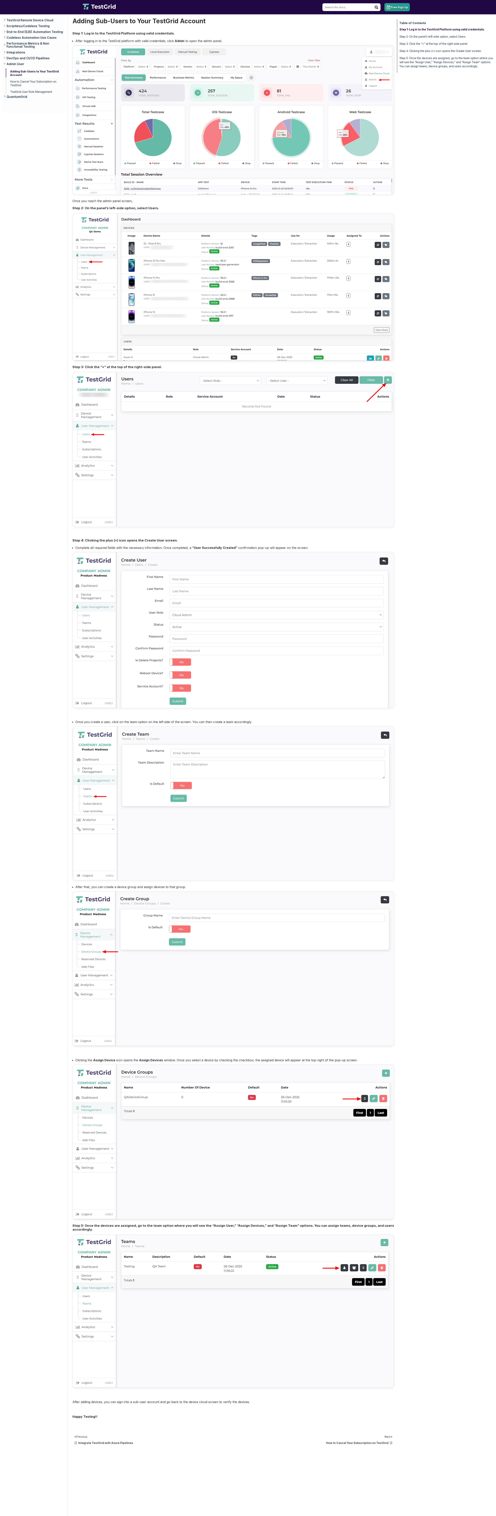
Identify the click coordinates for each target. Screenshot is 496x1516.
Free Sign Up (399, 7)
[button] (34, 21)
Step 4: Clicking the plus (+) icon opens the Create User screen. (440, 51)
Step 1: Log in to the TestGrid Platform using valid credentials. (442, 29)
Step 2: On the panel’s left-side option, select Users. (433, 36)
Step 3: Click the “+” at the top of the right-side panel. (434, 43)
